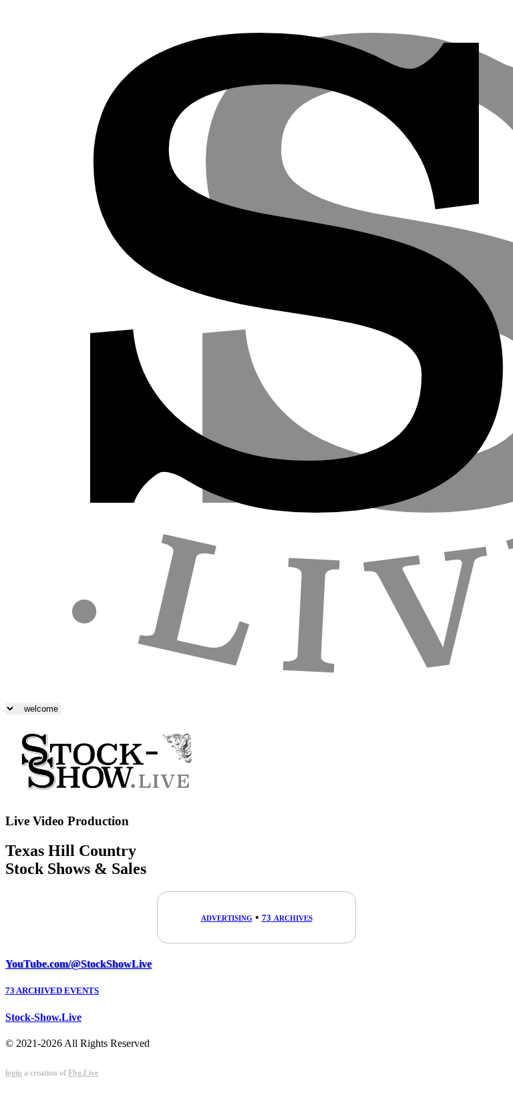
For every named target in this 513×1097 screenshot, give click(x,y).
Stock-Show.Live (43, 1017)
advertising (226, 917)
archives (287, 917)
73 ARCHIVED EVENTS (52, 990)
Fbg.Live (83, 1073)
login (13, 1073)
